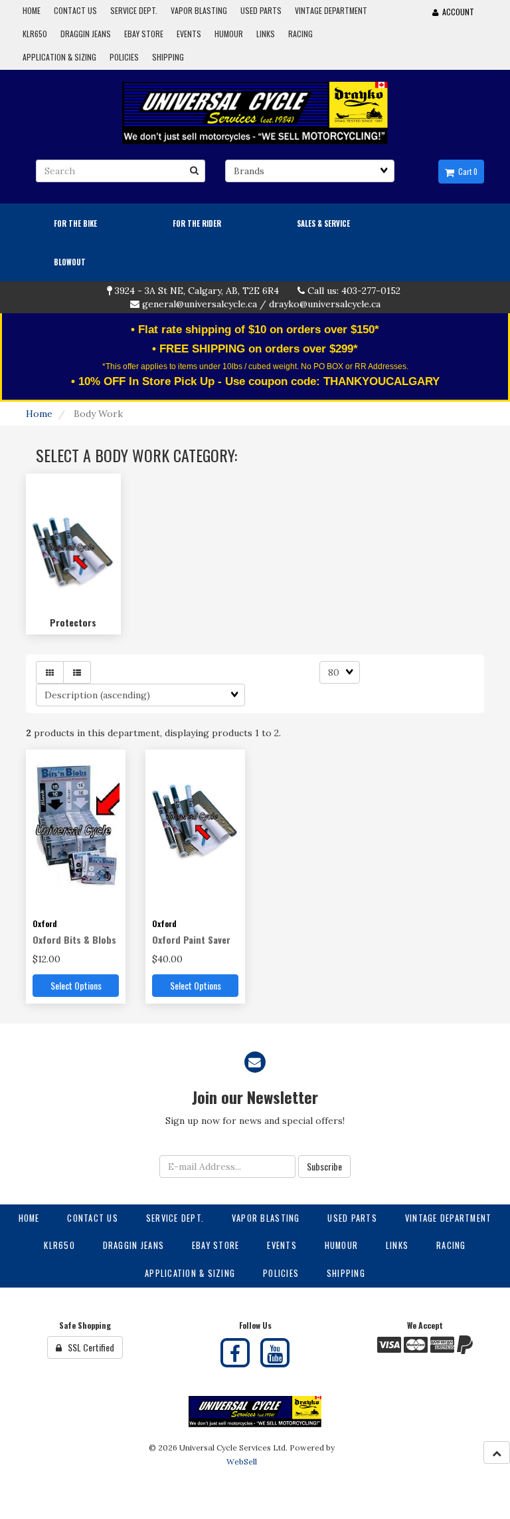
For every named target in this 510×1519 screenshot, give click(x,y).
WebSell (241, 1461)
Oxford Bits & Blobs (74, 939)
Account (456, 11)
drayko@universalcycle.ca (325, 304)
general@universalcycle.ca (199, 304)
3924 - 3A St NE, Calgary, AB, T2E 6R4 (197, 291)
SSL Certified (88, 1347)
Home (39, 414)
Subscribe (324, 1166)
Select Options (76, 985)
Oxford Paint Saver (191, 939)
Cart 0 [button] (465, 171)
